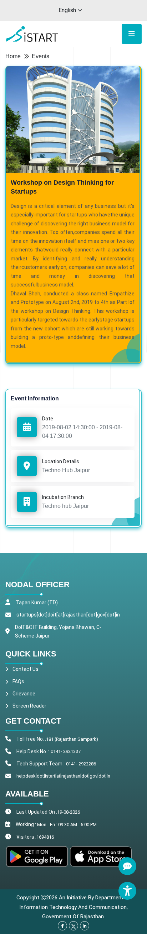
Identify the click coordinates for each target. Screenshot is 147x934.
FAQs (18, 681)
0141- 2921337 (66, 751)
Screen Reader (29, 706)
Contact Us (25, 669)
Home (13, 56)
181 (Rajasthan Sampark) (72, 739)
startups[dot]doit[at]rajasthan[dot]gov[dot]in (68, 615)
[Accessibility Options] (127, 891)
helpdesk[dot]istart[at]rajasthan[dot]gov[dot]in (63, 776)
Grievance (23, 693)
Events (40, 56)
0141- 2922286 (81, 763)
